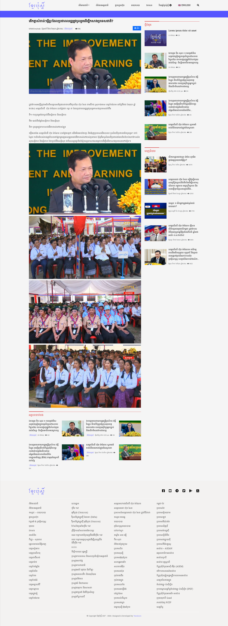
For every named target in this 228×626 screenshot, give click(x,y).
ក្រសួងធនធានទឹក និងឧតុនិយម (84, 574)
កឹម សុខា (117, 539)
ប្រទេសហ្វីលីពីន (163, 535)
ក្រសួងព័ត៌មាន (77, 578)
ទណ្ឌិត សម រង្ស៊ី (120, 535)
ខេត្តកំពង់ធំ (33, 580)
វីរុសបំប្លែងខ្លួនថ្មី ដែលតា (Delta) (84, 517)
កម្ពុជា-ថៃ (160, 503)
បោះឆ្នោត (75, 503)
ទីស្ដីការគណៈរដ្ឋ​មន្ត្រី (79, 551)
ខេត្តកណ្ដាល (34, 589)
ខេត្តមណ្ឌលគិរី (34, 584)
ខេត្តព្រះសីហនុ (34, 553)
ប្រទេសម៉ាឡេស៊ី (163, 530)
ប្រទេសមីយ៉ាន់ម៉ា (163, 521)
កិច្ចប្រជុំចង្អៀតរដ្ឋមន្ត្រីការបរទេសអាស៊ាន (172, 575)
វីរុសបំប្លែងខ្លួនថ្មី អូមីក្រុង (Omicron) (86, 521)
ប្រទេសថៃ (161, 508)
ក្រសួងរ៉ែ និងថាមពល (80, 583)
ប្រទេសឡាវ (161, 517)
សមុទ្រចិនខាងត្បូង (164, 580)
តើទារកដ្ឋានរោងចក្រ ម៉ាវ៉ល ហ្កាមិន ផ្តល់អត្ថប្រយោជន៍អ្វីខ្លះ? (182, 158)
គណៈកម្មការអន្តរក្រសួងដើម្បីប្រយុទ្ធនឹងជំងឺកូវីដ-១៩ (87, 541)
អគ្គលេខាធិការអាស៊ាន (165, 553)
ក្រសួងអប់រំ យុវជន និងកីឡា (82, 569)
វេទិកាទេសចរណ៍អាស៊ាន (166, 571)
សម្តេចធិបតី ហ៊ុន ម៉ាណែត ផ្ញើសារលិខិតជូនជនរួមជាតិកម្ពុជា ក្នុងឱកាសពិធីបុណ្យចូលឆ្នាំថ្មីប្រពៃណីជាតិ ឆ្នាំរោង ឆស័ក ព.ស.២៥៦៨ (183, 230)
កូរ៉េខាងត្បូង (118, 580)
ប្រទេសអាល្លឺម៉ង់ (120, 589)
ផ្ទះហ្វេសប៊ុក (120, 5)
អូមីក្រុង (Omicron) (80, 512)
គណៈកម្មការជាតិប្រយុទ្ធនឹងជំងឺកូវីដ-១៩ (87, 535)
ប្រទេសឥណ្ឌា (119, 602)
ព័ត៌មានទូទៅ (68, 29)
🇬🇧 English (184, 5)
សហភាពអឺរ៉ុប (119, 566)
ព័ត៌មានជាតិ (83, 5)
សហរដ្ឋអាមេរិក (120, 562)
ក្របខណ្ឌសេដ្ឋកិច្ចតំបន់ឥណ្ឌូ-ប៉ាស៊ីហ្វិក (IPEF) (175, 589)
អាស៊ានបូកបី (162, 557)
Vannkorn (137, 616)
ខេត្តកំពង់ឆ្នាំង (34, 566)
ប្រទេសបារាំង (119, 584)
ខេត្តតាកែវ (33, 562)
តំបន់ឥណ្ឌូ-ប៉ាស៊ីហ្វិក (165, 584)
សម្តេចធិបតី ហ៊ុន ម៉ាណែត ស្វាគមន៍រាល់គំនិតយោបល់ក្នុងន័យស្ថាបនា (100, 446)
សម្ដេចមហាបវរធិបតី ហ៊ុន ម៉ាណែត (127, 503)
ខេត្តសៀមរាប (34, 548)
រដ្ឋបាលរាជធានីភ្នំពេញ (37, 544)
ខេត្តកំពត (32, 575)
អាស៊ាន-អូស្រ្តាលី (163, 562)
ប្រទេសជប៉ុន (119, 571)
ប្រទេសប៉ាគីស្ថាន (120, 598)
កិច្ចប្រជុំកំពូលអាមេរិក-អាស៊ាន (168, 593)
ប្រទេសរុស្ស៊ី (118, 553)
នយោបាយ (135, 5)
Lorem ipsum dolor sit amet (182, 30)
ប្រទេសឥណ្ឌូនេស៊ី (163, 539)
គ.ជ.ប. (74, 547)
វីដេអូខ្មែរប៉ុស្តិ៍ (164, 5)
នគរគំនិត (32, 535)
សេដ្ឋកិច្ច (160, 607)
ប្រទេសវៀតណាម (163, 512)
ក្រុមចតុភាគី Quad (164, 598)
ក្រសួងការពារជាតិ (78, 565)
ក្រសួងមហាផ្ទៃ (77, 560)
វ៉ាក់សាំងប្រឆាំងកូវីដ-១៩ (81, 526)
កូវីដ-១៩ (75, 508)
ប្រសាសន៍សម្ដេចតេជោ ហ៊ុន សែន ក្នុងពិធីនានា (132, 512)
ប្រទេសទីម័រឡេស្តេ (164, 544)
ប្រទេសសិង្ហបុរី (162, 526)
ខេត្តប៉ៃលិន (33, 571)
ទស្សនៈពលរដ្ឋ (119, 517)
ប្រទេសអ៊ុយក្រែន (120, 557)
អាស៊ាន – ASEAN (164, 548)
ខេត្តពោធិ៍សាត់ (34, 557)
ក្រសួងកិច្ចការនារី (78, 596)
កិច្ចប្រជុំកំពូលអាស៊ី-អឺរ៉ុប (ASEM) (170, 566)
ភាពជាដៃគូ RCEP (164, 602)
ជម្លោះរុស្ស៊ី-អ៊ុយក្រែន (122, 607)
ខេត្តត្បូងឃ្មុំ (33, 593)
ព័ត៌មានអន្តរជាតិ (102, 5)
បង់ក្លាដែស (118, 593)
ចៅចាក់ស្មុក (118, 530)
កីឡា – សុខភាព (35, 539)
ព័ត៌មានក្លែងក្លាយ (120, 544)
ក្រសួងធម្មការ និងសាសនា (82, 587)
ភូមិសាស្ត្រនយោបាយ (122, 526)
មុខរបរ (31, 526)
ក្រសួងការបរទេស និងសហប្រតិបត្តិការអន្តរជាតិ (90, 556)
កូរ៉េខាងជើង (118, 575)
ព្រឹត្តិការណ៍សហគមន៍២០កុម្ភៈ (83, 530)
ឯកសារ (149, 5)
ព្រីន (137, 28)
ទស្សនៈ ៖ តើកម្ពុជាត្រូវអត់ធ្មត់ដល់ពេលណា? (181, 205)
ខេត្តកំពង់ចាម (34, 598)
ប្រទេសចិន (118, 548)
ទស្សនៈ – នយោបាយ (37, 512)
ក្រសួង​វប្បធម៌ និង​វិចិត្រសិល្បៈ (83, 592)
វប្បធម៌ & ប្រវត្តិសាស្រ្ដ (37, 521)
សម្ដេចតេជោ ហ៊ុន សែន (123, 508)
